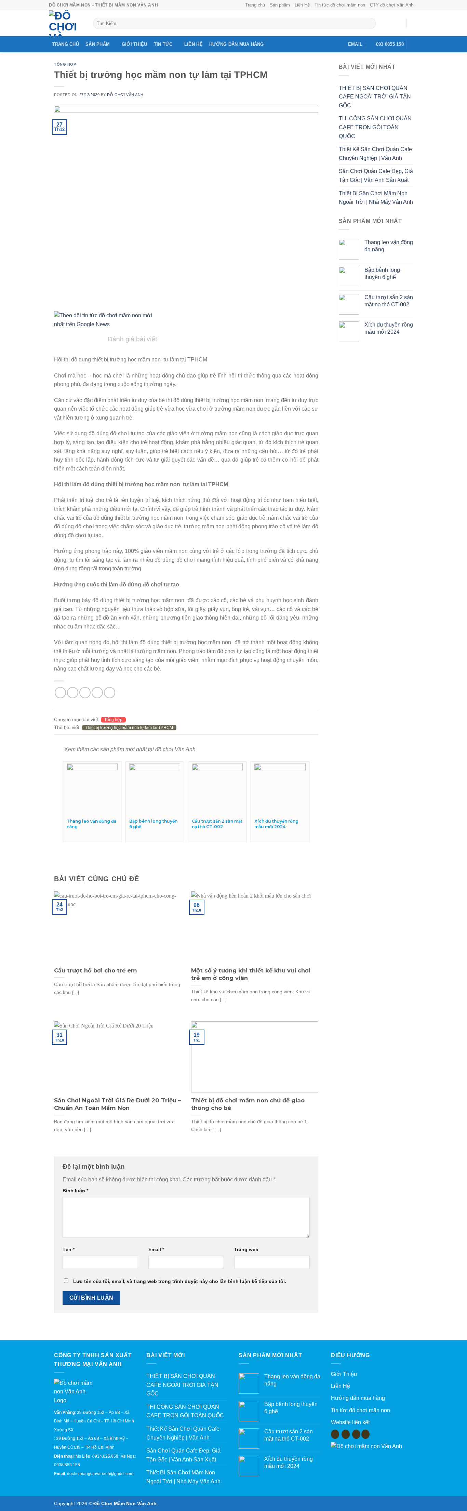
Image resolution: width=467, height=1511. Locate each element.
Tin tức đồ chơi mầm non (340, 5)
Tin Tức (163, 44)
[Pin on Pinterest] (97, 692)
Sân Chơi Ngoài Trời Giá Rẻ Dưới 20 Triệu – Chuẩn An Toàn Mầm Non (117, 1104)
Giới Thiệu (134, 44)
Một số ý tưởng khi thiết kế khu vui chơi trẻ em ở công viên (250, 974)
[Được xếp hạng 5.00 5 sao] (78, 834)
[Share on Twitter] (72, 692)
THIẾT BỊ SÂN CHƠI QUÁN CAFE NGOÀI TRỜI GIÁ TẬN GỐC (375, 96)
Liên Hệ (302, 5)
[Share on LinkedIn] (109, 692)
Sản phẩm (280, 5)
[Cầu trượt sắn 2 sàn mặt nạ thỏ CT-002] (217, 789)
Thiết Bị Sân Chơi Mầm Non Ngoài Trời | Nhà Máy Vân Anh (376, 197)
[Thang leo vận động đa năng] (92, 789)
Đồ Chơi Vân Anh (125, 95)
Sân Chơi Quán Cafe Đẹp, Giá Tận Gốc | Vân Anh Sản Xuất (376, 175)
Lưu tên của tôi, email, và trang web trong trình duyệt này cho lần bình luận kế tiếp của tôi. (179, 1281)
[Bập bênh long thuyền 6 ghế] (154, 789)
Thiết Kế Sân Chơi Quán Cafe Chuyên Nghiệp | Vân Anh (375, 153)
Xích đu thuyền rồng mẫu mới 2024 (276, 824)
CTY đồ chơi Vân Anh (391, 5)
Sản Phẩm (97, 44)
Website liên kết (350, 1422)
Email (156, 1249)
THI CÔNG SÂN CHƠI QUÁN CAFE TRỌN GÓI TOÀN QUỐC (375, 127)
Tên (69, 1249)
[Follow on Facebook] (413, 44)
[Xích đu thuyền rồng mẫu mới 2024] (279, 789)
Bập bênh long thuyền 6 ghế (153, 824)
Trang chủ (255, 5)
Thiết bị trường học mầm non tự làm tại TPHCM (129, 728)
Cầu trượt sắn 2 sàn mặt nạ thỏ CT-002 (217, 824)
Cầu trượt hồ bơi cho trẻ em (95, 970)
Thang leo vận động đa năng (92, 824)
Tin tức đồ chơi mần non (360, 1410)
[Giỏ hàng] (414, 23)
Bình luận (75, 1190)
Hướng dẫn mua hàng (236, 44)
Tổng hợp (65, 64)
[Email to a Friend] (85, 692)
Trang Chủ (65, 44)
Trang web (246, 1249)
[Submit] (369, 23)
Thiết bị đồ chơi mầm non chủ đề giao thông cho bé (248, 1104)
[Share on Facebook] (60, 692)
